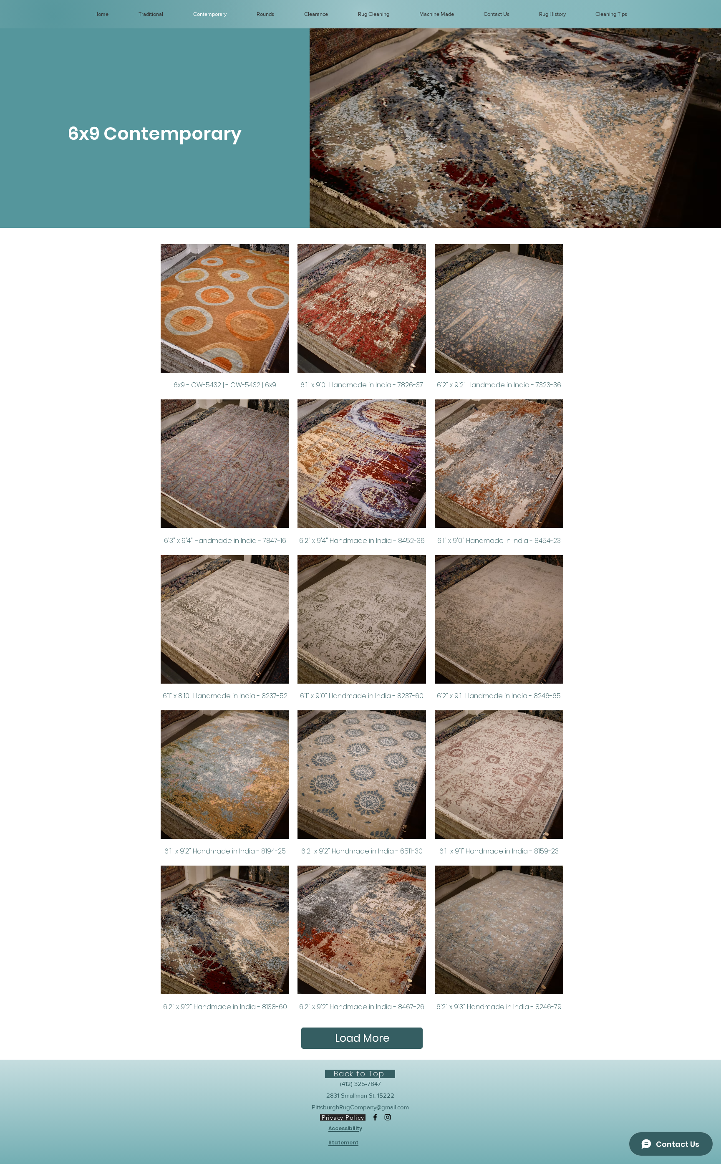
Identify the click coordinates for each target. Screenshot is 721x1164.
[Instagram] (387, 1117)
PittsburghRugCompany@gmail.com (360, 1107)
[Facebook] (375, 1117)
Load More (362, 1038)
